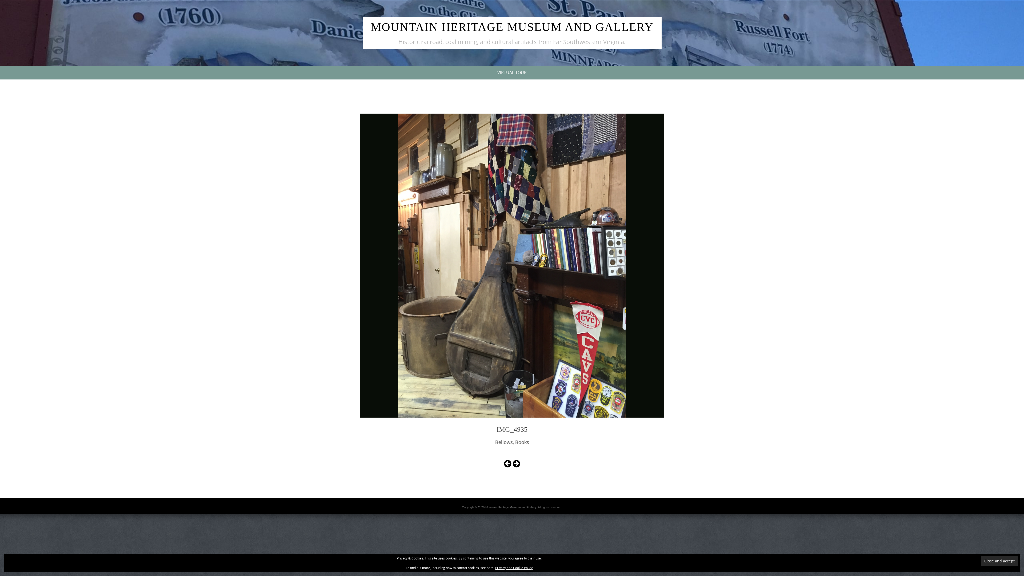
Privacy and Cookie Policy (514, 568)
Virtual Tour (512, 72)
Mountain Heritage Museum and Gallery (512, 27)
